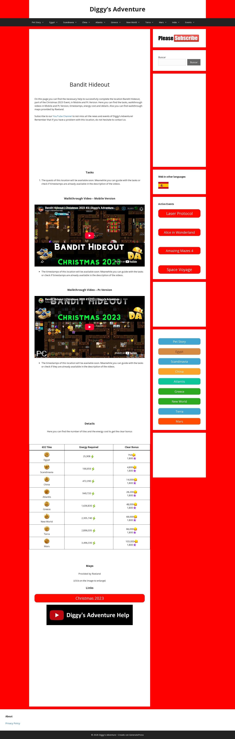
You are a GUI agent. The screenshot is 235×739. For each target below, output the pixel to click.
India (174, 22)
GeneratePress (136, 734)
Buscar (162, 57)
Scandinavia (68, 22)
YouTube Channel (62, 116)
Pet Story (36, 22)
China (84, 22)
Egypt (52, 22)
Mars (161, 22)
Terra (148, 22)
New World (131, 22)
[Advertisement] (90, 53)
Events (188, 22)
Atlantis (99, 22)
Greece (114, 22)
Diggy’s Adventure (117, 9)
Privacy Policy (12, 723)
